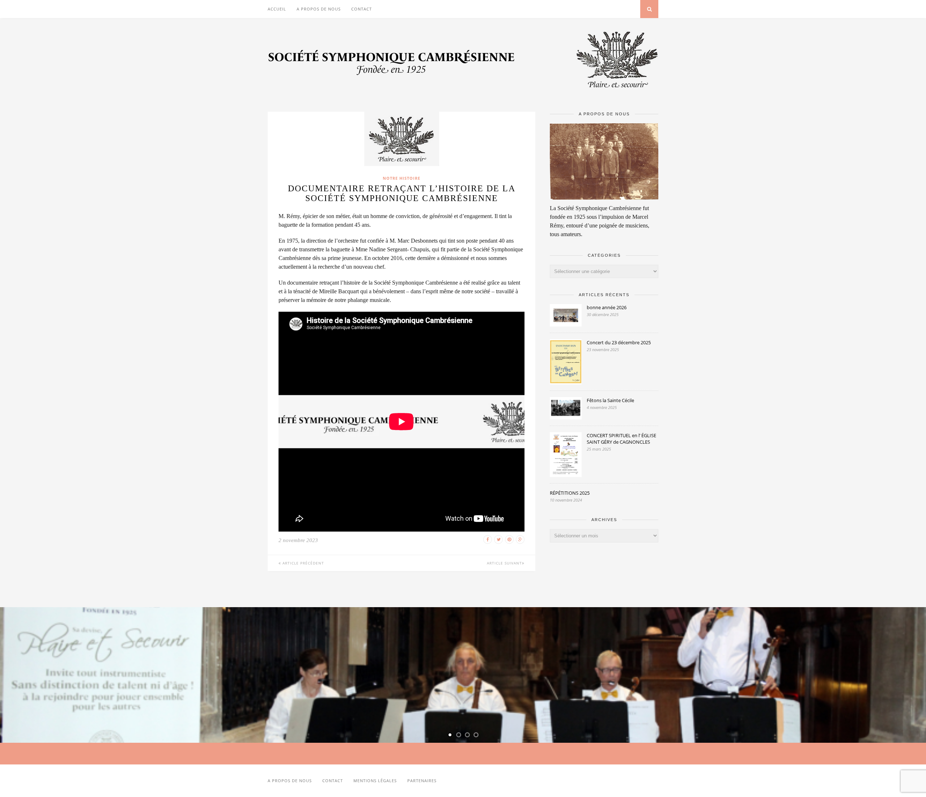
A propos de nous (319, 9)
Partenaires (422, 780)
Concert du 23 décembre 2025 (619, 342)
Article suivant (504, 563)
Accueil (277, 9)
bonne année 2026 (606, 307)
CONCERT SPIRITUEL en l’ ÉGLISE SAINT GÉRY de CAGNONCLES (621, 438)
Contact (361, 9)
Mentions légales (375, 780)
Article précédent (302, 563)
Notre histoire (401, 178)
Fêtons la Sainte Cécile (610, 400)
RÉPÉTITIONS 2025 (570, 493)
